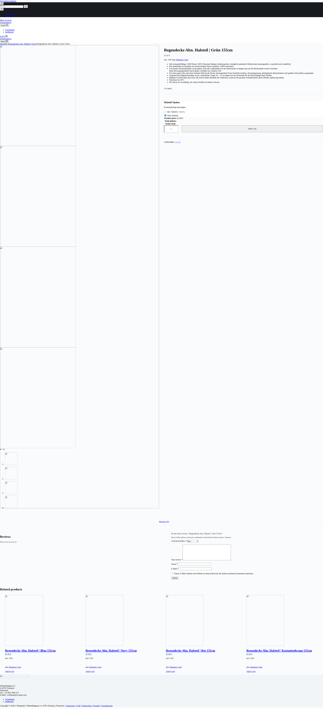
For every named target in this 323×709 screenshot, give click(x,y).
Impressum (70, 706)
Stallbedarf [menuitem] (9, 16)
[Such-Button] (26, 6)
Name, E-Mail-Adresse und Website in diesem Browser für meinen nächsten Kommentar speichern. (213, 573)
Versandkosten (107, 706)
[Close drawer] (2, 9)
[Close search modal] (2, 3)
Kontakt (96, 706)
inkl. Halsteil (176, 112)
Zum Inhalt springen (8, 1)
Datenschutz (87, 706)
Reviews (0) (164, 522)
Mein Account (5, 20)
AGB (78, 706)
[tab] (164, 521)
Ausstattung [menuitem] (10, 14)
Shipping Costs (182, 60)
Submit (174, 578)
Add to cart (252, 129)
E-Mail (174, 569)
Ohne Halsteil (172, 115)
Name (174, 564)
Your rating (179, 541)
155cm (178, 142)
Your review (177, 560)
